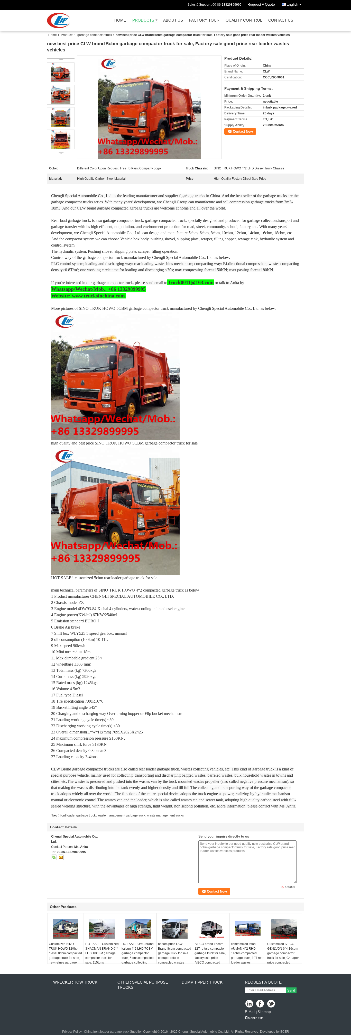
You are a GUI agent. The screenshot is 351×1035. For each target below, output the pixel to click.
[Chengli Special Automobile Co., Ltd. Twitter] (271, 1004)
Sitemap (264, 1012)
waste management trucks (165, 815)
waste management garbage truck (121, 815)
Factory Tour (204, 20)
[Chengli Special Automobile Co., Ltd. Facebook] (260, 1004)
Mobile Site (256, 1018)
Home (120, 20)
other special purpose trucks (142, 984)
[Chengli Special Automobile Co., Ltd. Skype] (54, 857)
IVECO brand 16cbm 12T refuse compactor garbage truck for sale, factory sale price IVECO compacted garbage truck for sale (210, 955)
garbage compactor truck (94, 35)
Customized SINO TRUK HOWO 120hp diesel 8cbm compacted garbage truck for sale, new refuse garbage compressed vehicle (65, 955)
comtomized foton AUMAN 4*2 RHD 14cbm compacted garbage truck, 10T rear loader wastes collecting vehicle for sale (247, 958)
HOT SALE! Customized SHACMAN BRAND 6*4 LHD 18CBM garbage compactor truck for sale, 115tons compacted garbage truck (102, 958)
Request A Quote (261, 4)
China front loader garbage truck (106, 1031)
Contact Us (280, 20)
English (292, 4)
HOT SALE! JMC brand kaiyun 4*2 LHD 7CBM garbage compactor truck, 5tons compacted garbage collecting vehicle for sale (138, 955)
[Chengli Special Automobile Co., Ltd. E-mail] (61, 857)
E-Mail (250, 1012)
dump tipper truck (202, 982)
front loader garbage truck (78, 815)
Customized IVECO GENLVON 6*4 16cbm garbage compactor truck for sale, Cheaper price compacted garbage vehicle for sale (283, 958)
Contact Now (243, 131)
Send (291, 990)
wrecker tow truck (75, 982)
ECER (284, 1031)
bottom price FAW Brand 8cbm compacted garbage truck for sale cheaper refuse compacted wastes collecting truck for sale (174, 955)
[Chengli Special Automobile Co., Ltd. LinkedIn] (249, 1004)
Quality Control (244, 20)
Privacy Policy (72, 1031)
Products (143, 20)
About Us (173, 20)
